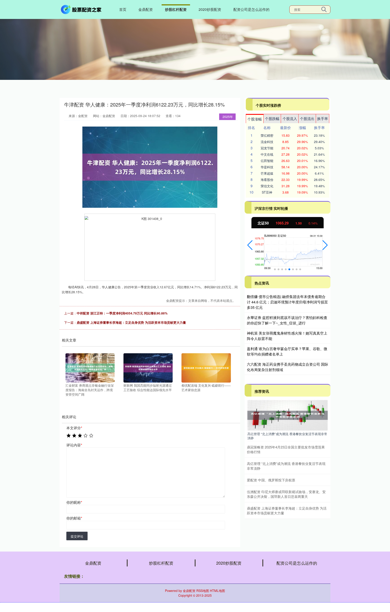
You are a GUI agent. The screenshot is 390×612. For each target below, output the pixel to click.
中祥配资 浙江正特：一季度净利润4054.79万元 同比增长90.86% (122, 313)
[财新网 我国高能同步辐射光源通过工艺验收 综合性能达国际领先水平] (148, 367)
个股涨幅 (254, 119)
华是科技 (267, 167)
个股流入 (290, 118)
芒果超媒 (267, 173)
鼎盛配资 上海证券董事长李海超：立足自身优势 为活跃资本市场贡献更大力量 (131, 322)
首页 (122, 9)
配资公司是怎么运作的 (251, 9)
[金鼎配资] (82, 9)
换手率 (322, 118)
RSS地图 (202, 590)
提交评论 (77, 536)
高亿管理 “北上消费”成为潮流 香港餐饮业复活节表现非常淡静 (287, 436)
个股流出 (307, 118)
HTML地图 (217, 590)
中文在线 (267, 154)
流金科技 (267, 141)
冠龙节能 (267, 148)
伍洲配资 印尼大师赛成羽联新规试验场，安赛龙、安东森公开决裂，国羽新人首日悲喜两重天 (286, 494)
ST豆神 (267, 192)
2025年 (228, 116)
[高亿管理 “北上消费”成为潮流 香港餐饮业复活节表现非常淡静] (287, 415)
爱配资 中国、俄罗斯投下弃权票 (271, 480)
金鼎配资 (145, 9)
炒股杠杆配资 (176, 9)
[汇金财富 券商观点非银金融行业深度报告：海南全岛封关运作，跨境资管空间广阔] (90, 367)
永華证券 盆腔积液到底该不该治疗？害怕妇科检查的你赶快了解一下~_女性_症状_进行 (287, 320)
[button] (250, 245)
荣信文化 (267, 186)
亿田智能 (267, 160)
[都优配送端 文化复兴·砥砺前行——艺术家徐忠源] (206, 367)
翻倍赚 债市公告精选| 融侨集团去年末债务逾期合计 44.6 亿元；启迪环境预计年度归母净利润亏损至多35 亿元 (287, 302)
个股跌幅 (272, 118)
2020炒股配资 (210, 9)
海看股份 (267, 179)
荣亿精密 (267, 135)
